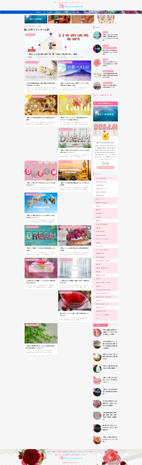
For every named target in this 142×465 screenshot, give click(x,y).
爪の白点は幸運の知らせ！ (103, 293)
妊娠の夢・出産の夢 (101, 235)
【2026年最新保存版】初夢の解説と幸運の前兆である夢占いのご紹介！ (110, 75)
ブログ (97, 318)
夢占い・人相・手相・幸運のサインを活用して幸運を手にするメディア (71, 454)
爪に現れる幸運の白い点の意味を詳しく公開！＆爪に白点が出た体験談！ (110, 403)
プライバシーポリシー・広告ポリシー (86, 451)
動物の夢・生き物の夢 (101, 202)
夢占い (51, 12)
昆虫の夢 (98, 206)
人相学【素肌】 (100, 185)
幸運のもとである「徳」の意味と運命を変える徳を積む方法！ (110, 356)
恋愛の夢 (98, 209)
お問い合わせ (104, 12)
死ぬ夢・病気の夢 (100, 231)
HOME (38, 12)
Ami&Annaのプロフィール (105, 167)
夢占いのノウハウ (100, 199)
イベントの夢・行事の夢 (102, 249)
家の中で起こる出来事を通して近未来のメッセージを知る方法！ (110, 52)
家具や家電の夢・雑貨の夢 (103, 260)
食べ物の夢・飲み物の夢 (102, 224)
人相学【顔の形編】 (101, 192)
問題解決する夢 (99, 253)
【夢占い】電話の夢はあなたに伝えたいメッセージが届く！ (110, 439)
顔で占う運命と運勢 (101, 178)
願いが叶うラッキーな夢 (102, 239)
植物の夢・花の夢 (100, 275)
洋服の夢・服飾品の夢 (101, 268)
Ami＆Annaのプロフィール (90, 12)
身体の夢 (98, 228)
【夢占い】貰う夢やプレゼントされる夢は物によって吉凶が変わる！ (110, 63)
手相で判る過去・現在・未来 (103, 290)
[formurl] (103, 163)
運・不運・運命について (102, 304)
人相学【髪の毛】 (100, 195)
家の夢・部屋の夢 (100, 257)
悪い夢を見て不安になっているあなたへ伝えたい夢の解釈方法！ (110, 428)
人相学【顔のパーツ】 (101, 188)
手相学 (77, 12)
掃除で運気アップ (100, 307)
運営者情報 (65, 451)
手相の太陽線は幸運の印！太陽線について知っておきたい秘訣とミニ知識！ (110, 332)
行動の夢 (98, 242)
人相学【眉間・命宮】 (101, 182)
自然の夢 (98, 271)
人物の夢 (98, 217)
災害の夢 (98, 278)
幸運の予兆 (98, 300)
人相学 (64, 12)
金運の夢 (98, 286)
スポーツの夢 (99, 246)
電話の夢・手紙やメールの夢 (103, 282)
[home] (107, 163)
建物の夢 (98, 264)
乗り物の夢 (98, 213)
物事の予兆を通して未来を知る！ (104, 297)
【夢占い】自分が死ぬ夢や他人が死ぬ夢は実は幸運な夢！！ (110, 391)
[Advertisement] (41, 141)
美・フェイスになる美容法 (102, 314)
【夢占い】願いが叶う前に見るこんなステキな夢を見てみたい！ (110, 380)
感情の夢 (98, 220)
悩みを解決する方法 (101, 311)
